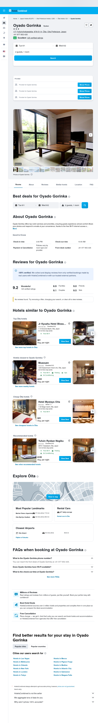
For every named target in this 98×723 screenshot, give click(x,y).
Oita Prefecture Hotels (43, 18)
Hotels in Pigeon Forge (63, 662)
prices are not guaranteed (66, 686)
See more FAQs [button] (53, 577)
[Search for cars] (4, 27)
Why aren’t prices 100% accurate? (28, 702)
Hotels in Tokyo (19, 675)
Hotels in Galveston (62, 672)
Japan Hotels (24, 18)
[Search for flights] (4, 17)
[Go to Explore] (4, 37)
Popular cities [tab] (20, 646)
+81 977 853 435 (20, 34)
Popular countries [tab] (38, 646)
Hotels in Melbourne (21, 662)
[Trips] (4, 44)
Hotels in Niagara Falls (63, 675)
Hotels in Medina (60, 665)
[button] (4, 10)
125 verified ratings (35, 37)
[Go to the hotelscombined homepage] (18, 10)
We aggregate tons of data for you (28, 697)
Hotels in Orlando (20, 665)
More (15, 228)
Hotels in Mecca (60, 658)
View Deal (65, 341)
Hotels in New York (21, 668)
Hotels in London (20, 672)
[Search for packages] (4, 32)
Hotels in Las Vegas (21, 658)
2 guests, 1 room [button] (22, 51)
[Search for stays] (4, 22)
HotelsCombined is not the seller (28, 693)
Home (15, 18)
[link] (26, 347)
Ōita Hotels (61, 18)
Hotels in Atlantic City (62, 668)
